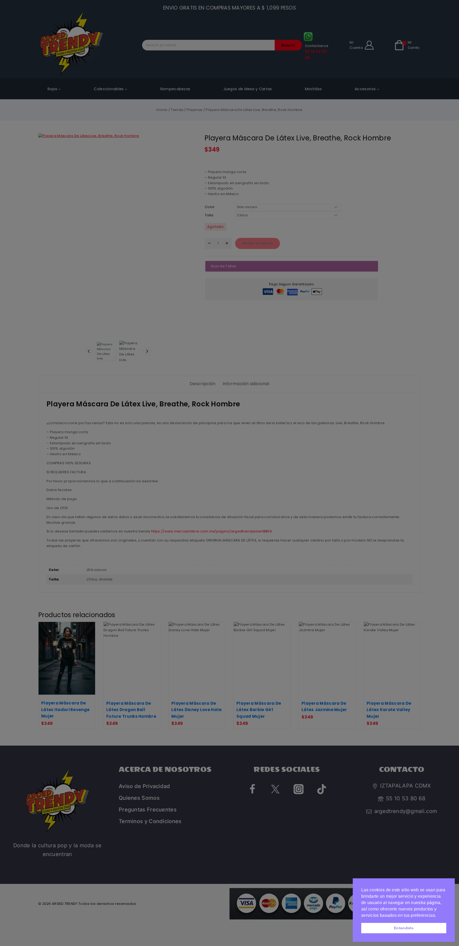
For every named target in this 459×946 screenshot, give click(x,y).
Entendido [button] (404, 928)
